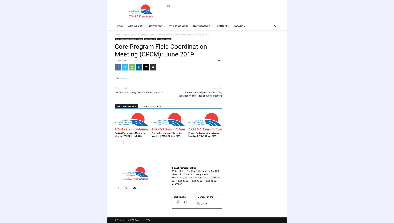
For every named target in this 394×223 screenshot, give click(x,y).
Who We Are (135, 26)
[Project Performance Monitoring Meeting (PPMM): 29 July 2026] (131, 121)
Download (121, 78)
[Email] (146, 67)
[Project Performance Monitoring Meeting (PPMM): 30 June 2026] (168, 121)
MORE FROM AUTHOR (150, 106)
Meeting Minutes (164, 39)
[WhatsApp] (132, 67)
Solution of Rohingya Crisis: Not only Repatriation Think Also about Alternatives (200, 94)
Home (117, 34)
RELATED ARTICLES (126, 106)
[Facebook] (118, 67)
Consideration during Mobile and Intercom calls (139, 92)
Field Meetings (150, 39)
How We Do (156, 26)
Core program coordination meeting (138, 34)
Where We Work (178, 26)
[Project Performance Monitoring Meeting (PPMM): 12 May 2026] (205, 121)
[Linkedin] (139, 67)
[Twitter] (125, 67)
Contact (222, 26)
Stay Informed (201, 26)
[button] (275, 26)
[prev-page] (117, 142)
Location (239, 26)
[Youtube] (134, 188)
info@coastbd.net (188, 177)
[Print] (153, 67)
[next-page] (122, 142)
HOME (120, 26)
